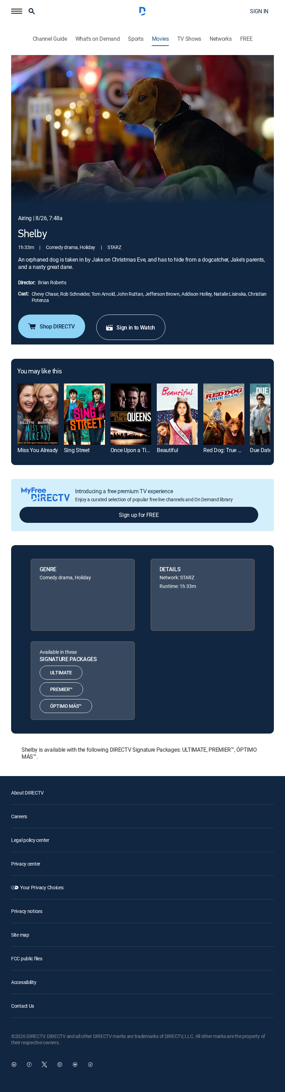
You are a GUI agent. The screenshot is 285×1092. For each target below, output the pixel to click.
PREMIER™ (61, 689)
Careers (19, 816)
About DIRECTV (27, 792)
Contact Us (22, 1005)
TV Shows (189, 38)
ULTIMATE (61, 672)
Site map (20, 934)
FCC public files (26, 958)
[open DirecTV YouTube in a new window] (75, 1064)
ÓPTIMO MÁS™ (66, 706)
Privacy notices (26, 911)
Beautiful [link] (167, 450)
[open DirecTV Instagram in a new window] (60, 1064)
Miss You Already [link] (37, 450)
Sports (135, 38)
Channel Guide (50, 38)
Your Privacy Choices (41, 887)
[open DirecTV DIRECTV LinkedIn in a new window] (14, 1064)
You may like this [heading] (39, 371)
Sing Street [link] (76, 450)
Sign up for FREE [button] (138, 515)
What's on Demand (97, 38)
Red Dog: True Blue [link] (225, 450)
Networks (220, 38)
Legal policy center (30, 840)
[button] (16, 11)
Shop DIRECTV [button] (57, 326)
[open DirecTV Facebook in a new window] (29, 1064)
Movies (160, 38)
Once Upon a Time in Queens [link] (145, 450)
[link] (37, 414)
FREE (246, 38)
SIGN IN (259, 11)
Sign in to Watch (135, 327)
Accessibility (23, 982)
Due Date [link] (260, 450)
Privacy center (25, 863)
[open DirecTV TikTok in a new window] (90, 1064)
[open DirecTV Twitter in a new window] (44, 1064)
